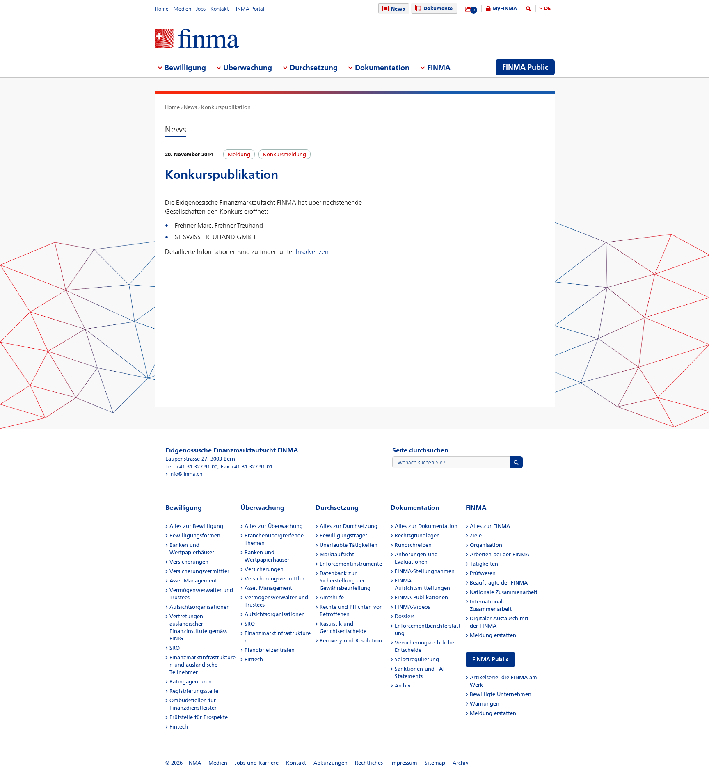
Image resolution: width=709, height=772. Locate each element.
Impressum (403, 763)
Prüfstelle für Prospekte (198, 717)
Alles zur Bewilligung (196, 526)
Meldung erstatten (493, 635)
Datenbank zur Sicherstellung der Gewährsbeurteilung (345, 580)
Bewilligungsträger (343, 535)
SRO (174, 648)
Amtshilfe (332, 597)
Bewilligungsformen (194, 535)
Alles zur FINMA (490, 526)
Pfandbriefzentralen (270, 650)
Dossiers (404, 616)
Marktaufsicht (337, 554)
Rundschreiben (413, 545)
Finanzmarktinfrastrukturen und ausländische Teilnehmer (202, 664)
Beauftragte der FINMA (499, 583)
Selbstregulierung (417, 659)
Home (162, 9)
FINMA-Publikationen (421, 597)
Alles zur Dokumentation (426, 526)
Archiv (403, 686)
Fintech (178, 727)
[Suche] (528, 10)
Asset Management (193, 581)
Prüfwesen (483, 573)
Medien (182, 9)
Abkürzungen (330, 763)
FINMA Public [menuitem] (525, 67)
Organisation (486, 545)
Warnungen (484, 704)
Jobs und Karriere (257, 763)
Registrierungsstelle (193, 691)
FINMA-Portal (248, 9)
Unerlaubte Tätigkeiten (348, 545)
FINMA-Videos (412, 607)
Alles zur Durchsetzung (348, 526)
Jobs (201, 9)
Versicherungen (188, 562)
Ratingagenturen (190, 681)
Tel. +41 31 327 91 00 (191, 467)
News (398, 9)
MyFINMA (504, 8)
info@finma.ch (185, 474)
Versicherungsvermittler (199, 571)
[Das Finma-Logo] (197, 39)
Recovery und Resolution (351, 640)
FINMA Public (490, 659)
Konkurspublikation (226, 107)
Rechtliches (369, 763)
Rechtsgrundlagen (417, 535)
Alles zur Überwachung (274, 526)
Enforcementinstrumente (351, 564)
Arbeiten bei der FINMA (499, 554)
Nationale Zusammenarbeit (503, 592)
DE (547, 8)
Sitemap (435, 763)
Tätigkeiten (484, 564)
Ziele (476, 535)
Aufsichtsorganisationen (199, 607)
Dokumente (438, 8)
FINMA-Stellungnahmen (425, 571)
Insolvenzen (312, 252)
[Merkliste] (468, 9)
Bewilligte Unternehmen (500, 694)
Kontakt (219, 9)
